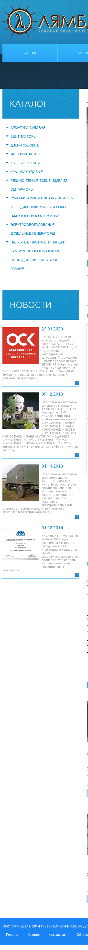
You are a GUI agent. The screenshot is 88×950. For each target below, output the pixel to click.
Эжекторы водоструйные (35, 216)
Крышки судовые (27, 172)
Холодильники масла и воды (38, 207)
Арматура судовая (28, 128)
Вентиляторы (23, 136)
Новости (31, 305)
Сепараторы (22, 189)
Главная (29, 53)
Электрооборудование (33, 225)
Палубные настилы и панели (38, 242)
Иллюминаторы (25, 154)
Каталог (34, 935)
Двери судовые (25, 145)
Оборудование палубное (34, 260)
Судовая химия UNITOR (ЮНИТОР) (42, 198)
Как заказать (58, 935)
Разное (17, 269)
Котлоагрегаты (25, 163)
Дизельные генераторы (33, 233)
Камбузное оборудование (35, 251)
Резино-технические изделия (39, 181)
